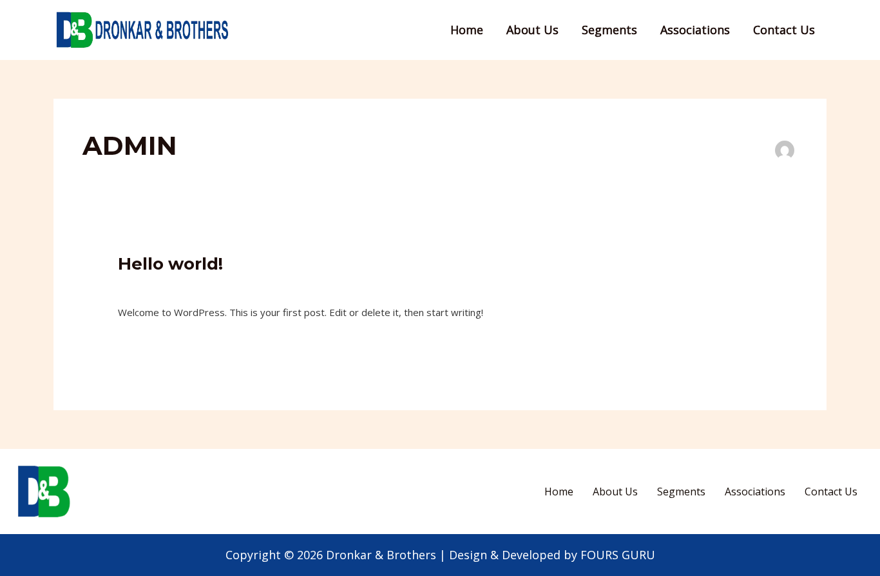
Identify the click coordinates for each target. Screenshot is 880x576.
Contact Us (784, 29)
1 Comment (143, 285)
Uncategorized (211, 285)
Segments (609, 29)
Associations (695, 29)
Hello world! (170, 263)
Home (466, 29)
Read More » (146, 342)
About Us (532, 29)
